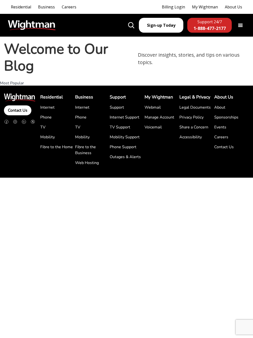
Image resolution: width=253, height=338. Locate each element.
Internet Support (124, 117)
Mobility (47, 137)
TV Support (120, 127)
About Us (233, 7)
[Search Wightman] (131, 25)
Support (117, 107)
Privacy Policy (191, 117)
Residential (21, 7)
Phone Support (123, 147)
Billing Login (173, 7)
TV (42, 127)
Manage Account (159, 117)
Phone (46, 117)
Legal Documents (195, 107)
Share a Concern (193, 127)
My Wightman (205, 7)
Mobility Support (125, 137)
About (219, 107)
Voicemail (153, 127)
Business (46, 7)
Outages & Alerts (125, 157)
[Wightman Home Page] (32, 25)
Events (220, 127)
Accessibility (190, 137)
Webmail (153, 107)
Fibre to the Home (56, 147)
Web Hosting (87, 163)
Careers (69, 7)
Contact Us (17, 110)
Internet (47, 107)
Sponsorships (226, 117)
